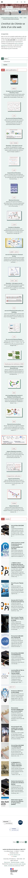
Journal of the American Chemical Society (14, 255)
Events (25, 17)
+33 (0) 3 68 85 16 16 (14, 854)
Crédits (22, 862)
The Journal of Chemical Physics (14, 118)
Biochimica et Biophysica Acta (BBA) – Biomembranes (14, 367)
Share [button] (14, 842)
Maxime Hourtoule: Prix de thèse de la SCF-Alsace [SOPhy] (17, 782)
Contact (15, 856)
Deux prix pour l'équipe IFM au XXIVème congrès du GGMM (17, 619)
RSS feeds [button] (21, 842)
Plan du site (7, 862)
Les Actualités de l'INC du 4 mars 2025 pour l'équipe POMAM (17, 672)
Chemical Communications (14, 424)
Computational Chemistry (14, 173)
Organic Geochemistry (14, 478)
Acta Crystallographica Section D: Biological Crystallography (14, 396)
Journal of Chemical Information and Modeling (14, 311)
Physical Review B (14, 506)
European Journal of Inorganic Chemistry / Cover (14, 92)
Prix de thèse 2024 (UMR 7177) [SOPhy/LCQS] (17, 746)
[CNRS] (20, 12)
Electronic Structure (14, 200)
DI (8, 48)
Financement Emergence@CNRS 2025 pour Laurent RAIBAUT (17, 709)
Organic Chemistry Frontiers (14, 451)
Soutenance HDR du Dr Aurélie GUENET (17, 691)
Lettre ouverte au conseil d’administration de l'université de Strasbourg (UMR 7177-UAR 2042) (17, 546)
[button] (17, 2)
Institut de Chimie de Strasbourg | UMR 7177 (9, 17)
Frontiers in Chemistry (14, 227)
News (21, 17)
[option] (14, 87)
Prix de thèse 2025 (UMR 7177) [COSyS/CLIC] (17, 653)
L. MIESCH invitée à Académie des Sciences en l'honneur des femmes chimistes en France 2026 (17, 565)
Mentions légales (15, 862)
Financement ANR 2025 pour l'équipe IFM (17, 636)
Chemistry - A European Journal (14, 145)
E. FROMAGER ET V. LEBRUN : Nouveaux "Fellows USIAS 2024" (16, 764)
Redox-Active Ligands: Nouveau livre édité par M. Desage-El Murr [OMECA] (17, 802)
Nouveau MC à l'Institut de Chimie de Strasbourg (17, 601)
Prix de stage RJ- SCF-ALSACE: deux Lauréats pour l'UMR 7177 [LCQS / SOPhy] (17, 729)
